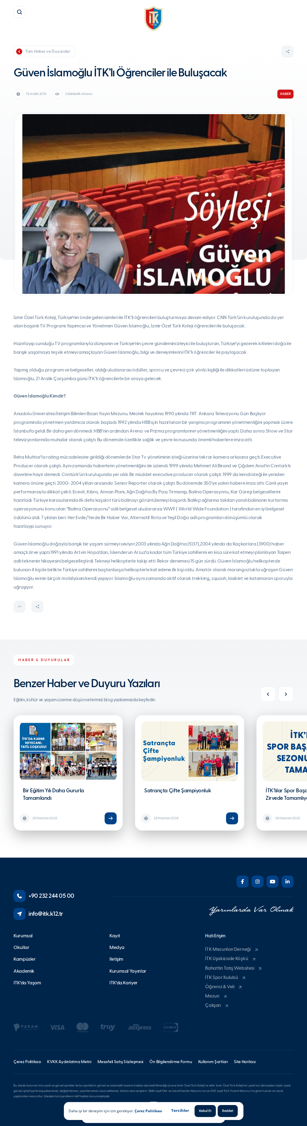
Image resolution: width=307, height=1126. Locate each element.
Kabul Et (205, 1111)
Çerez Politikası (148, 1110)
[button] (19, 12)
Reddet (227, 1111)
